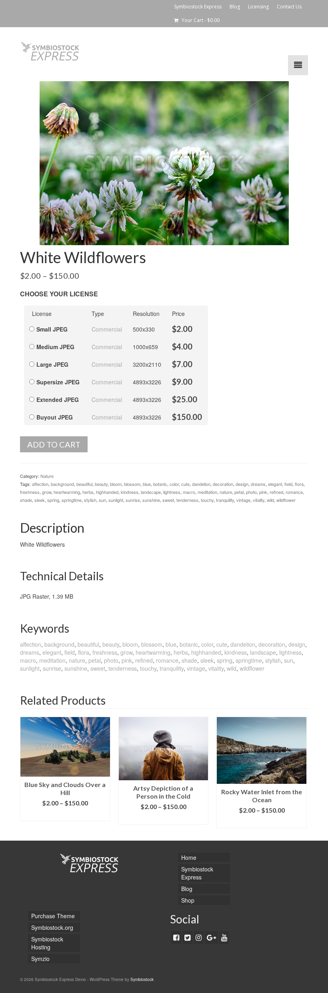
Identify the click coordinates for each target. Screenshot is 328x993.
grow (46, 492)
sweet (168, 500)
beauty (101, 484)
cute (185, 484)
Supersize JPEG (58, 382)
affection (40, 484)
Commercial (107, 329)
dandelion (201, 484)
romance (294, 492)
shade (26, 500)
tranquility (225, 500)
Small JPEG (52, 329)
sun (102, 500)
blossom (132, 484)
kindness (129, 492)
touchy (207, 500)
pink (263, 492)
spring (53, 500)
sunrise (133, 500)
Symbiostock (142, 979)
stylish (90, 500)
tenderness (187, 500)
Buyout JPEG (54, 417)
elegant (275, 484)
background (62, 484)
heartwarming (67, 492)
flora (299, 484)
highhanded (107, 492)
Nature (47, 476)
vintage (243, 500)
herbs (88, 492)
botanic (160, 484)
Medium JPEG (55, 347)
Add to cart (53, 444)
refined (276, 492)
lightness (171, 492)
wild (270, 500)
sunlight (115, 500)
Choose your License (59, 293)
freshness (30, 492)
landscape (151, 492)
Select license (65, 815)
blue (147, 484)
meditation (207, 492)
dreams (258, 484)
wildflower (286, 500)
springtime (72, 500)
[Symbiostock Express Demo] (164, 51)
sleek (39, 500)
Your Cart (200, 20)
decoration (223, 484)
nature (226, 492)
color (174, 484)
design (242, 484)
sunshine (151, 500)
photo (251, 492)
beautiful (84, 484)
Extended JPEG (57, 400)
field (288, 484)
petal (239, 492)
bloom (116, 484)
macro (189, 492)
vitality (258, 500)
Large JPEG (52, 364)
